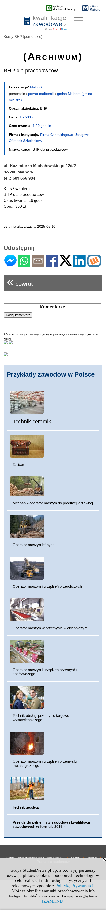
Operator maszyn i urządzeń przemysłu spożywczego (45, 672)
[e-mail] (38, 264)
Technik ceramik (32, 421)
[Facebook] (52, 264)
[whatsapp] (24, 264)
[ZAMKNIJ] (53, 901)
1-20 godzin (42, 126)
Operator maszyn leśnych (33, 545)
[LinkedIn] (79, 264)
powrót (20, 281)
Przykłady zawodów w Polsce (51, 374)
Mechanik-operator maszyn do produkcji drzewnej (53, 503)
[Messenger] (10, 264)
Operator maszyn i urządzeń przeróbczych (47, 586)
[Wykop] (94, 264)
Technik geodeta (26, 807)
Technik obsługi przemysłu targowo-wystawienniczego (41, 717)
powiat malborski (41, 94)
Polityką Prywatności (74, 885)
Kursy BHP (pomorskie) (23, 36)
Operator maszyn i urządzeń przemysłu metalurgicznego (45, 763)
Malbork (36, 87)
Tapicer (18, 464)
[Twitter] (65, 263)
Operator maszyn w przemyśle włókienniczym (50, 628)
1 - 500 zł (27, 117)
